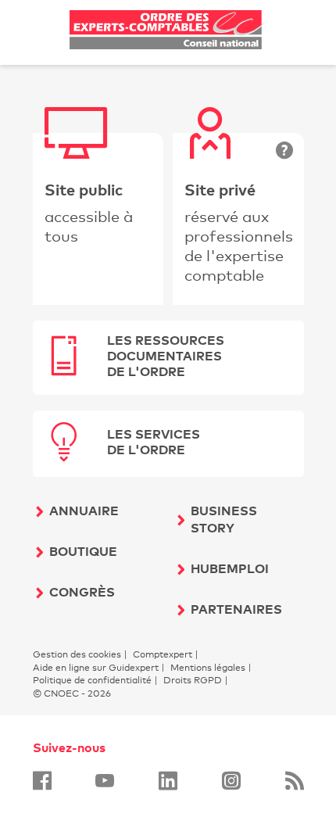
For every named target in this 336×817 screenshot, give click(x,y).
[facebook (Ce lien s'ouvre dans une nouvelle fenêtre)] (42, 780)
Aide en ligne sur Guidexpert (96, 667)
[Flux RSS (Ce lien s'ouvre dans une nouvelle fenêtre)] (294, 780)
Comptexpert (162, 654)
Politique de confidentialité (92, 680)
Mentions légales (207, 667)
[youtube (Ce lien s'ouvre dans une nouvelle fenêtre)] (104, 780)
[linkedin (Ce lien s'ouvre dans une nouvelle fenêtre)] (168, 780)
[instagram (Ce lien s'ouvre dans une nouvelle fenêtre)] (231, 780)
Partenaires (236, 609)
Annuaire (84, 510)
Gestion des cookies (77, 654)
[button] (168, 358)
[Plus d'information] (284, 151)
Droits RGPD (192, 680)
